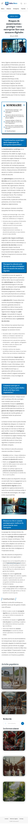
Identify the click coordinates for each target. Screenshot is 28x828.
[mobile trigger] (3, 3)
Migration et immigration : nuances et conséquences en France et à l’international (13, 772)
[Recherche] (21, 3)
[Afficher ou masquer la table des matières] (23, 105)
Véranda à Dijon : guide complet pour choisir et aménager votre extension (11, 683)
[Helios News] (11, 3)
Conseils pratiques (10, 131)
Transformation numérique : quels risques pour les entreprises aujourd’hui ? (13, 111)
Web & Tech (14, 16)
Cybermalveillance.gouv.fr (13, 563)
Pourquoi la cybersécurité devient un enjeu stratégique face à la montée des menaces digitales (14, 116)
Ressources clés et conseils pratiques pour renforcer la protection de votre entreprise (14, 127)
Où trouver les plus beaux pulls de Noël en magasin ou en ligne (13, 747)
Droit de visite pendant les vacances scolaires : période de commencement (12, 708)
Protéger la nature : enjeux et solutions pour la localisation (14, 797)
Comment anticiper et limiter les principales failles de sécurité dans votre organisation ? (13, 122)
